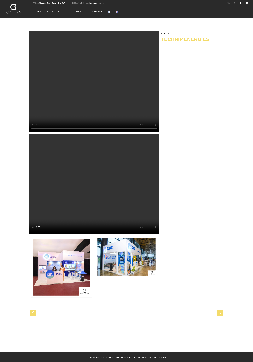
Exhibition (166, 34)
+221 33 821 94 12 (77, 3)
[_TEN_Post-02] (61, 267)
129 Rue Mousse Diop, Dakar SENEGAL (48, 3)
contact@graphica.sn (95, 3)
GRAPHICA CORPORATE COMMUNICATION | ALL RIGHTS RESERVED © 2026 (127, 357)
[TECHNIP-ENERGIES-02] (126, 257)
